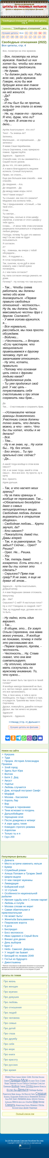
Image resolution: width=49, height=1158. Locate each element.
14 (39, 37)
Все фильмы (15, 1141)
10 (21, 37)
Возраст (7, 1097)
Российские (32, 1141)
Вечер (41, 1102)
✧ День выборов (11, 942)
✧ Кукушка (8, 754)
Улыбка (29, 1102)
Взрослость (24, 1096)
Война (15, 1086)
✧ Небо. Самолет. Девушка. (18, 949)
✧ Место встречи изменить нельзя (22, 863)
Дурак (26, 1108)
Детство (22, 1102)
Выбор (40, 1090)
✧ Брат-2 (7, 945)
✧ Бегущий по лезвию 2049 (18, 955)
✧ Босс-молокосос (12, 932)
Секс (29, 1077)
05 (44, 33)
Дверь (29, 1099)
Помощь (41, 1099)
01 (26, 33)
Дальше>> (34, 722)
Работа (25, 1083)
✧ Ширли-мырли (11, 876)
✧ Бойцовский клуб (13, 886)
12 (30, 37)
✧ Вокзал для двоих (14, 939)
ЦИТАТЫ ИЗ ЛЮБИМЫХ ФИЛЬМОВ (24, 6)
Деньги (22, 1090)
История (31, 1081)
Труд (7, 1099)
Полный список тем (25, 1114)
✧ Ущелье (7, 783)
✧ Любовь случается (14, 787)
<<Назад (13, 722)
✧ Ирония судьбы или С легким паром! (24, 899)
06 (3, 37)
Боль (27, 1105)
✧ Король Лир (10, 800)
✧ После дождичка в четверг (18, 820)
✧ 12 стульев (9, 890)
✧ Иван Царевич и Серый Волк (20, 935)
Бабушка (8, 1102)
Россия (19, 1083)
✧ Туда (6, 757)
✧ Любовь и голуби (13, 903)
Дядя (21, 1108)
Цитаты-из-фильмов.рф (24, 4)
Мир (35, 1101)
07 (8, 37)
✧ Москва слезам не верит (17, 906)
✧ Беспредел (9, 929)
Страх (42, 1080)
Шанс (24, 1077)
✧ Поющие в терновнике (16, 807)
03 (35, 33)
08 (12, 37)
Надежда (33, 1108)
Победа (32, 1090)
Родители (7, 1094)
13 (35, 37)
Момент (34, 1105)
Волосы (42, 1096)
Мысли (27, 1094)
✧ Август (7, 780)
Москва (41, 1077)
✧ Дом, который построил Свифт (21, 790)
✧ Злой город (10, 767)
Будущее (14, 1096)
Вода (7, 1083)
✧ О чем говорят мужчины (17, 880)
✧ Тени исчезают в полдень (18, 810)
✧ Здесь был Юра (12, 770)
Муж (24, 1080)
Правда (15, 1080)
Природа (7, 1086)
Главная (6, 28)
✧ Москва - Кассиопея (15, 797)
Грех (33, 1094)
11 (26, 37)
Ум (22, 1094)
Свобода (33, 1083)
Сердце (40, 1093)
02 (31, 33)
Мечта (15, 1102)
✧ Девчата (8, 860)
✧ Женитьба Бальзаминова (18, 919)
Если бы (12, 1089)
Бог (10, 1099)
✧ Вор (5, 803)
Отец (29, 1086)
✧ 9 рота (7, 926)
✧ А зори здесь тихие (14, 823)
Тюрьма (12, 1083)
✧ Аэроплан (9, 830)
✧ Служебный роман (14, 870)
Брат (15, 1099)
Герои (6, 1080)
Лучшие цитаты (10, 33)
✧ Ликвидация (10, 883)
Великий (15, 1108)
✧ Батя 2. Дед (10, 777)
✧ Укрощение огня (12, 817)
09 (17, 37)
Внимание (34, 1096)
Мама (8, 1077)
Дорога (36, 1086)
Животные (20, 1105)
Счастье (41, 1083)
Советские (24, 1141)
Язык (13, 1077)
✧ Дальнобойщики (12, 813)
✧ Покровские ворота (14, 922)
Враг (13, 1094)
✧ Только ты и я (11, 833)
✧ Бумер (7, 866)
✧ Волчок (7, 774)
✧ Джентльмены (11, 962)
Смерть (10, 1104)
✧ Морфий (8, 793)
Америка (22, 1099)
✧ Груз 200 (8, 836)
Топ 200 (8, 1141)
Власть (43, 1086)
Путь (37, 1080)
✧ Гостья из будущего (14, 959)
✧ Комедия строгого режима (18, 827)
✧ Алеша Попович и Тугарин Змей (22, 873)
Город (22, 1086)
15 (44, 37)
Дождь (18, 1094)
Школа (34, 1099)
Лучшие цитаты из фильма (24, 727)
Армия (18, 1077)
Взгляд (35, 1077)
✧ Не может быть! (12, 916)
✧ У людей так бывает (15, 952)
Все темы (40, 1141)
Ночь (41, 1105)
